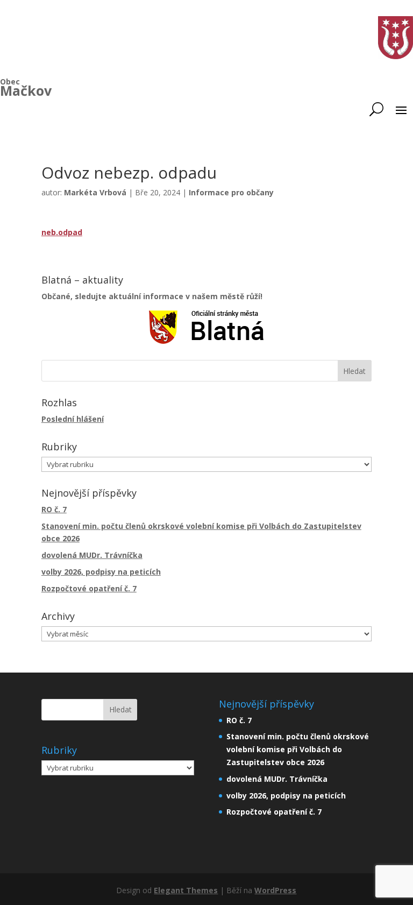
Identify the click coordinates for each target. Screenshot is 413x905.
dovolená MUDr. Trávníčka (92, 555)
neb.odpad (61, 232)
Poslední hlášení (72, 419)
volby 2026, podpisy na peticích (101, 572)
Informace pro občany (231, 192)
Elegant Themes (186, 890)
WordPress (275, 890)
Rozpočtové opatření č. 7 (89, 588)
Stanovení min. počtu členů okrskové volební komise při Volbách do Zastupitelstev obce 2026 (297, 749)
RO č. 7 (54, 509)
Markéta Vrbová (95, 192)
